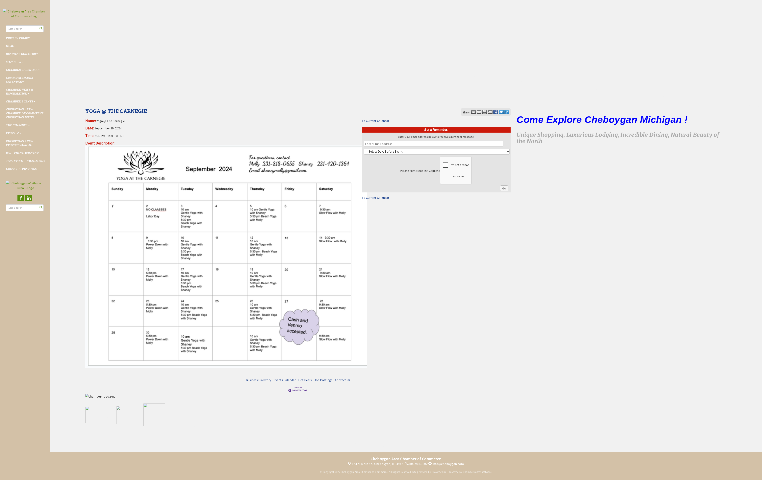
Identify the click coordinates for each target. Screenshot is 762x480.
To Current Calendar (375, 121)
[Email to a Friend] (479, 112)
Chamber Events (19, 101)
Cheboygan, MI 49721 (378, 464)
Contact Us (342, 380)
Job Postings (323, 380)
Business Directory (22, 54)
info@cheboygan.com (448, 464)
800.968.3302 (418, 464)
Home (10, 46)
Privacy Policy (18, 38)
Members (13, 62)
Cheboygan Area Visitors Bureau (19, 143)
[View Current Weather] (490, 112)
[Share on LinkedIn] (506, 112)
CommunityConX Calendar (19, 79)
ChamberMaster (472, 472)
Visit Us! (12, 133)
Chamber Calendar (22, 70)
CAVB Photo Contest (22, 153)
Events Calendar (285, 380)
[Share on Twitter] (501, 112)
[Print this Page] (473, 112)
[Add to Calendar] (484, 112)
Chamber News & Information (19, 91)
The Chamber (17, 125)
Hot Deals (305, 380)
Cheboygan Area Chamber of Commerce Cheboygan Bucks (25, 113)
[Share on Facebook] (495, 112)
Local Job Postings (21, 169)
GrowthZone (439, 472)
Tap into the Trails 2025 (25, 161)
